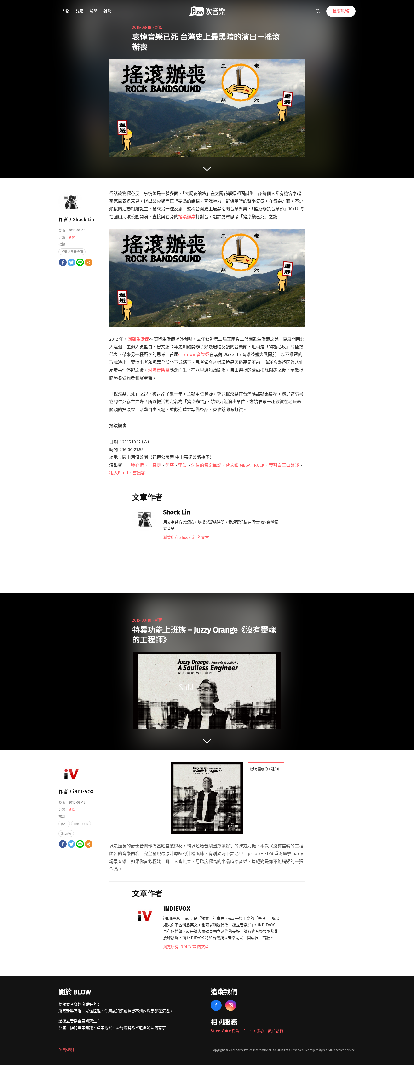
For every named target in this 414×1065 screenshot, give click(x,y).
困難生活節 (138, 339)
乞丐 (169, 465)
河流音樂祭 (159, 370)
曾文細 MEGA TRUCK (245, 465)
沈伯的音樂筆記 (206, 465)
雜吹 (107, 11)
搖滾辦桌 (187, 216)
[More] (88, 262)
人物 (65, 11)
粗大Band (118, 473)
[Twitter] (71, 262)
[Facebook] (63, 262)
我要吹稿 (341, 11)
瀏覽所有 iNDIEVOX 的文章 (186, 946)
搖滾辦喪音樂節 (72, 251)
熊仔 (64, 824)
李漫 (182, 465)
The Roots (81, 824)
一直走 (154, 465)
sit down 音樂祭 (193, 354)
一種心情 (135, 465)
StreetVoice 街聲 (225, 1031)
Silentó (66, 833)
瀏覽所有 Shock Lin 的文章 (186, 537)
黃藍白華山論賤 (284, 465)
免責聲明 (66, 1050)
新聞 (93, 11)
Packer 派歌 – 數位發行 (263, 1031)
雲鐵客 (138, 473)
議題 (79, 11)
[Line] (80, 262)
